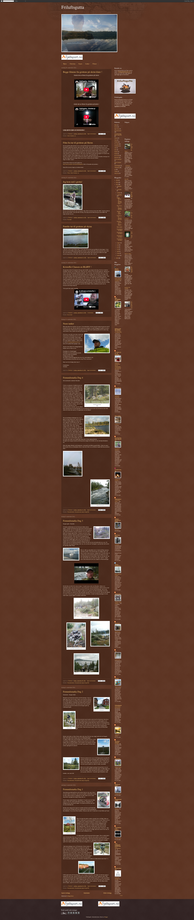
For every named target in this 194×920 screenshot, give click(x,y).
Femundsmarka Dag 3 (73, 520)
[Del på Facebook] (103, 134)
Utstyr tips (116, 173)
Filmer (95, 64)
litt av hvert (69, 314)
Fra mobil (69, 219)
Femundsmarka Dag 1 (73, 789)
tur (75, 135)
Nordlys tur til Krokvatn (117, 480)
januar (118, 255)
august (118, 242)
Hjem (65, 64)
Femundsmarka (70, 512)
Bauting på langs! (117, 785)
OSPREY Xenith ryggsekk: (118, 603)
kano (115, 149)
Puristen (117, 678)
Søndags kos (117, 631)
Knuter (115, 153)
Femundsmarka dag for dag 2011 (82, 512)
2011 (117, 184)
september (119, 194)
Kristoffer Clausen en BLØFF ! (77, 266)
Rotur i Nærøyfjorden (118, 848)
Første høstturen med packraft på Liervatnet (118, 279)
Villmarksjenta (118, 705)
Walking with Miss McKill (118, 329)
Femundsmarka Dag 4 (73, 377)
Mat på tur (116, 157)
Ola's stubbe (118, 415)
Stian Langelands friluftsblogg (118, 845)
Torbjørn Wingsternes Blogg (118, 520)
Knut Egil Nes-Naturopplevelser (118, 439)
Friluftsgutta (72, 7)
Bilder (115, 125)
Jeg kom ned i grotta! (72, 181)
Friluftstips (116, 145)
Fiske (115, 140)
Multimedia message (117, 878)
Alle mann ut (118, 387)
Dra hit (115, 126)
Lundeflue (117, 726)
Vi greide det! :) (118, 794)
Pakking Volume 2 (131, 304)
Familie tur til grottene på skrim (77, 226)
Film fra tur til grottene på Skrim (78, 142)
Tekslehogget (117, 165)
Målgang (117, 808)
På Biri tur (117, 424)
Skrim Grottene (70, 135)
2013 (117, 180)
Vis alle (121, 895)
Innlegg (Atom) (70, 896)
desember (119, 186)
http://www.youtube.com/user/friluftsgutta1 (73, 164)
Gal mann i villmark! (117, 742)
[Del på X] (102, 134)
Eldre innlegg (107, 893)
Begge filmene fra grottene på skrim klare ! (82, 71)
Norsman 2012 (118, 838)
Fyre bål (126, 179)
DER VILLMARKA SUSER (118, 299)
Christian (72, 64)
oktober (119, 192)
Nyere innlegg (65, 893)
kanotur (116, 151)
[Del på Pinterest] (105, 134)
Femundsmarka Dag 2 (73, 691)
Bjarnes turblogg (117, 269)
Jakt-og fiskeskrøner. (118, 565)
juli (118, 245)
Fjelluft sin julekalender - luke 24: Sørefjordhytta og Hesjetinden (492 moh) (118, 366)
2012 (117, 182)
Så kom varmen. (118, 686)
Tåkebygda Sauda (117, 735)
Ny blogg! (117, 743)
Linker (87, 64)
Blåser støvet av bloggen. (118, 575)
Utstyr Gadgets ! (131, 195)
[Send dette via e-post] (99, 134)
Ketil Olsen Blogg (117, 536)
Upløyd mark (117, 659)
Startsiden (87, 893)
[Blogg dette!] (100, 134)
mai (118, 249)
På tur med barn (117, 159)
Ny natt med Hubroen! (117, 449)
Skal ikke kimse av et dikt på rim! (118, 332)
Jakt (115, 147)
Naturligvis (117, 623)
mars (118, 253)
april (118, 251)
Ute (115, 651)
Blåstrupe (117, 529)
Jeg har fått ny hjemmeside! (118, 707)
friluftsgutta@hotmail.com (74, 342)
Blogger (106, 917)
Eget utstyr (116, 128)
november (119, 189)
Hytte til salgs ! (128, 253)
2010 (117, 258)
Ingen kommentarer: (91, 133)
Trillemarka (116, 167)
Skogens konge (118, 767)
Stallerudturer (118, 499)
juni (118, 247)
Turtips (115, 171)
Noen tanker (68, 323)
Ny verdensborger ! (132, 269)
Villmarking (117, 758)
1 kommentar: (90, 312)
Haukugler (117, 544)
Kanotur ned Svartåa (127, 288)
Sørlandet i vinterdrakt (117, 397)
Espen (80, 64)
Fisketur (116, 142)
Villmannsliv (118, 594)
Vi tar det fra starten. (117, 501)
